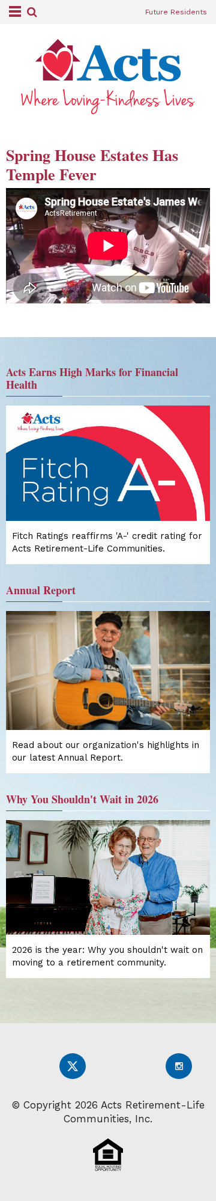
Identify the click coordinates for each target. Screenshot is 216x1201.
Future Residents (176, 12)
